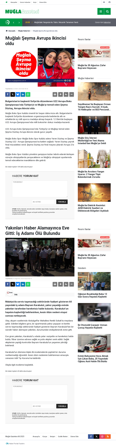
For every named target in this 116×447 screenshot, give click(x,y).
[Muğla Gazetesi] (22, 11)
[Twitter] (12, 94)
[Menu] (101, 11)
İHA (15, 295)
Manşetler (14, 2)
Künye (45, 437)
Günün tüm (103, 22)
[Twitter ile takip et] (96, 436)
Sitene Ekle (42, 2)
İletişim (52, 437)
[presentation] (13, 22)
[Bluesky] (18, 94)
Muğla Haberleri (24, 31)
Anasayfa (11, 31)
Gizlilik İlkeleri (63, 437)
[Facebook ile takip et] (91, 436)
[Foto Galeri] (109, 2)
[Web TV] (104, 2)
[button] (60, 94)
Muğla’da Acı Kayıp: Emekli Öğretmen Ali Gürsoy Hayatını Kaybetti (56, 22)
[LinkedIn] (23, 94)
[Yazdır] (55, 94)
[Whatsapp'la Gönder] (28, 94)
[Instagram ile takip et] (102, 436)
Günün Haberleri (25, 2)
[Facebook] (7, 94)
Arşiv (34, 2)
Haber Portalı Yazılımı (16, 444)
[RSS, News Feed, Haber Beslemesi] (108, 436)
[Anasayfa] (6, 2)
